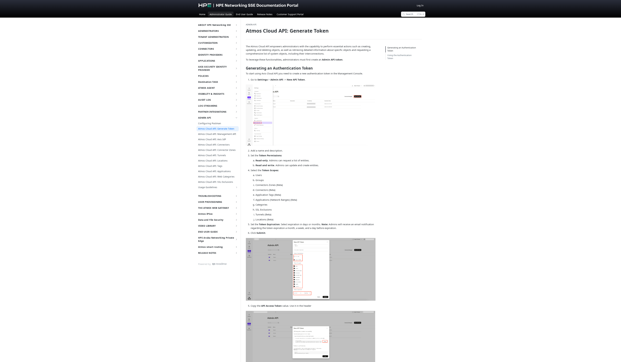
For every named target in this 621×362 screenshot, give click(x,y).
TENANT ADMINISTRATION (213, 36)
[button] (310, 115)
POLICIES (203, 75)
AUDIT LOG (204, 99)
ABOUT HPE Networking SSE (214, 24)
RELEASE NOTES (207, 252)
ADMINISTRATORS (208, 30)
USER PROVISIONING (210, 201)
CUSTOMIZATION (208, 42)
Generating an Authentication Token (401, 49)
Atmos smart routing (210, 246)
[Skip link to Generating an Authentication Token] (243, 68)
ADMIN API (204, 117)
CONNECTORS (206, 48)
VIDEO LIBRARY (207, 225)
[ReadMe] (219, 264)
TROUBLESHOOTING (209, 195)
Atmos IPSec (205, 213)
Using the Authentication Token (399, 57)
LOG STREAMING (207, 105)
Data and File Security (210, 219)
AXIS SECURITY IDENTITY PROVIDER (212, 68)
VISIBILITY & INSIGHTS (211, 93)
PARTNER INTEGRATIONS (212, 111)
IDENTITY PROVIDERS (210, 54)
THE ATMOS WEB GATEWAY (213, 207)
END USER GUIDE (208, 231)
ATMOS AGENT (206, 87)
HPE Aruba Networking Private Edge (216, 239)
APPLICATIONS (206, 60)
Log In (420, 5)
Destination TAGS (208, 81)
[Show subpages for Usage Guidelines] (236, 187)
